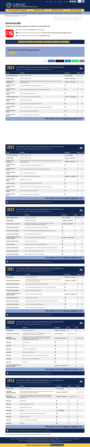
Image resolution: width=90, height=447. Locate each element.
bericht (49, 434)
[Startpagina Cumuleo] (5, 15)
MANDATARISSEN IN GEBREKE (39, 10)
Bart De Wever (50, 13)
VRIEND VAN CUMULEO (57, 445)
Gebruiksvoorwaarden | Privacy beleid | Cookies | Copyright (41, 438)
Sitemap (57, 438)
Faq (55, 1)
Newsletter (60, 1)
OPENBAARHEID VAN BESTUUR (57, 10)
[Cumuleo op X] (73, 2)
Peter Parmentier (59, 13)
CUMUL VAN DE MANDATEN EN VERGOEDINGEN (18, 10)
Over (51, 1)
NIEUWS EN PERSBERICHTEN (75, 10)
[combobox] (69, 18)
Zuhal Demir (66, 13)
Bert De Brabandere (42, 13)
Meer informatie (12, 53)
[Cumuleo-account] (79, 1)
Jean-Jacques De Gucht (23, 13)
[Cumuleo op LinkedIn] (75, 2)
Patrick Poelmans (33, 13)
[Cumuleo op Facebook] (71, 2)
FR (82, 1)
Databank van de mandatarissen (13, 15)
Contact (66, 1)
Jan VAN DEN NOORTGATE (75, 13)
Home (46, 1)
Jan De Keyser (14, 13)
